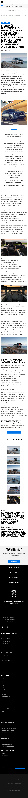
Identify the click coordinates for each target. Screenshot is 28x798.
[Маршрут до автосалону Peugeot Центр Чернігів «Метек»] (2, 5)
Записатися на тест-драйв (8, 728)
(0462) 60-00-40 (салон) (7, 617)
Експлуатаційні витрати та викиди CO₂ (12, 735)
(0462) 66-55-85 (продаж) (8, 621)
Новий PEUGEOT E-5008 (9, 422)
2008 (2, 678)
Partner (3, 711)
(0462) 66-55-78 (5, 660)
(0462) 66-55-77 (5, 643)
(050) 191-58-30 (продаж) (8, 619)
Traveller (3, 701)
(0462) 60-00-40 (5, 641)
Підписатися (14, 561)
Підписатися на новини (14, 10)
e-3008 (3, 685)
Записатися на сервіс (7, 732)
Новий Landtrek (5, 696)
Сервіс (3, 753)
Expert (3, 713)
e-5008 (3, 689)
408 (2, 680)
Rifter (2, 698)
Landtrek (3, 694)
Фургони (5, 708)
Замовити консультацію (8, 730)
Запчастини (4, 755)
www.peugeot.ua (19, 767)
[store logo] (14, 2)
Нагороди (5, 22)
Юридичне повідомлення (14, 783)
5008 (2, 687)
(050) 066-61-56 (5, 658)
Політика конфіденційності (14, 779)
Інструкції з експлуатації (8, 746)
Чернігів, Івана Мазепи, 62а (9, 615)
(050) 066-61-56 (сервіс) (7, 624)
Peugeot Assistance (6, 744)
